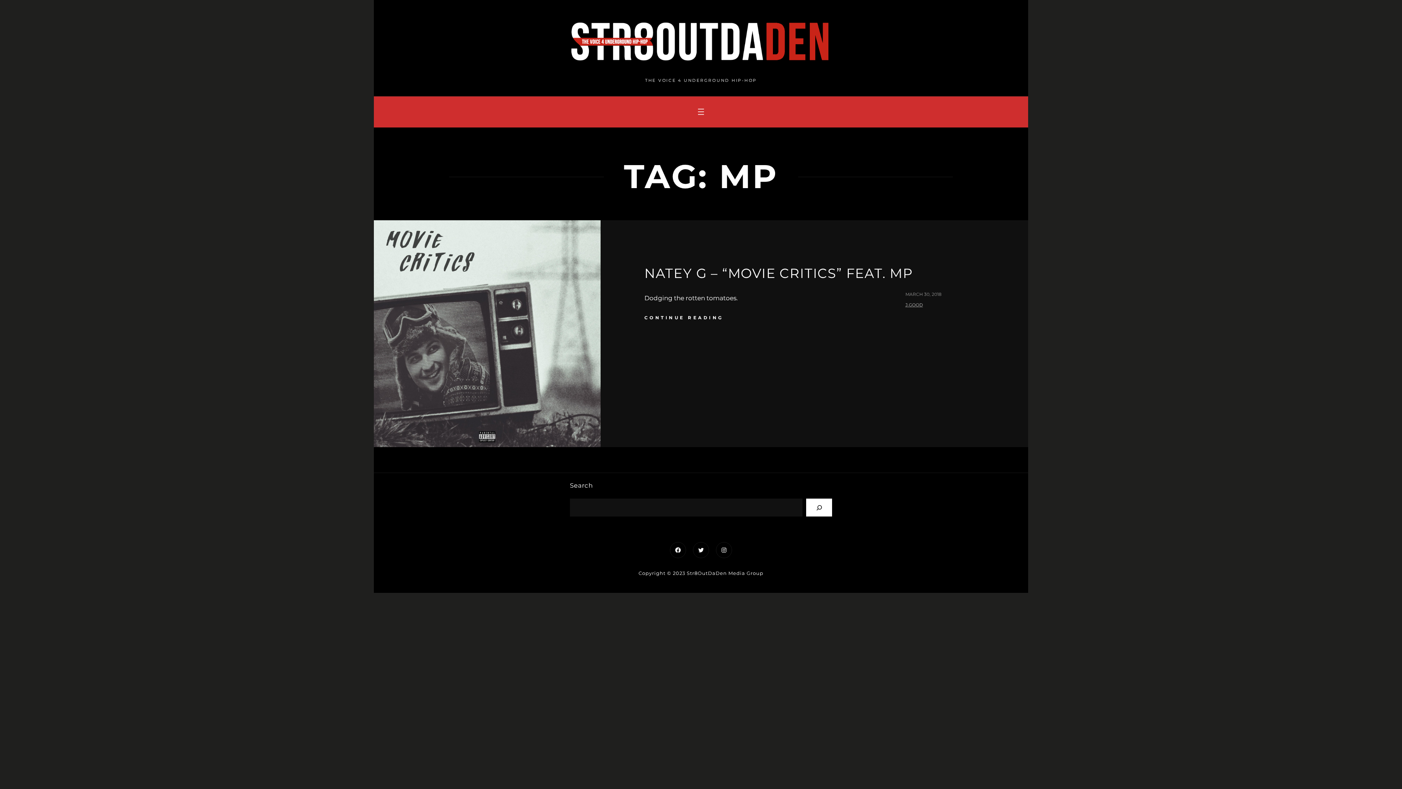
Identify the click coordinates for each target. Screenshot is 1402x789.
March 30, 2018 (923, 294)
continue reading (684, 317)
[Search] (819, 508)
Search (581, 485)
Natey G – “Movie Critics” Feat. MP (778, 273)
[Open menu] (701, 111)
